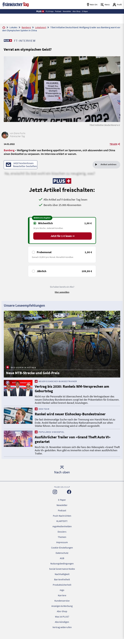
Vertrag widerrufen (62, 627)
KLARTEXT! (62, 521)
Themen (62, 536)
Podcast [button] (58, 11)
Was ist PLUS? (62, 616)
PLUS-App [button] (50, 11)
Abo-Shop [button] (76, 11)
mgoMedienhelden (62, 526)
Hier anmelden (62, 292)
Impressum (62, 542)
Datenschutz (62, 552)
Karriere (62, 595)
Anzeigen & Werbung (62, 605)
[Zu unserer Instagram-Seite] (55, 492)
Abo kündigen (62, 621)
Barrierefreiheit (62, 579)
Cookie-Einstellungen (62, 547)
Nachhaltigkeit (62, 574)
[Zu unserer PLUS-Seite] (8, 40)
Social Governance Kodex (62, 568)
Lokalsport (40, 27)
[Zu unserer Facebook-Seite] (69, 492)
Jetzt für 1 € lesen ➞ (63, 236)
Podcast (62, 510)
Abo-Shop (62, 611)
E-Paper (62, 499)
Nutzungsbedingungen (62, 563)
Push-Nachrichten (62, 515)
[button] (40, 11)
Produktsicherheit (62, 584)
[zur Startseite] (15, 4)
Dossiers (62, 531)
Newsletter (62, 505)
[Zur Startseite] (3, 27)
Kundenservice (62, 600)
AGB (62, 558)
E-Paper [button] (85, 11)
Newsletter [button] (67, 11)
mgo (62, 590)
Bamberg (26, 27)
